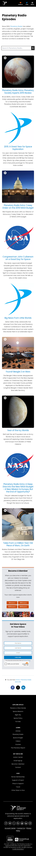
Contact (18, 767)
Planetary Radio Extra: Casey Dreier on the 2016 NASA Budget (18, 206)
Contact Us (21, 828)
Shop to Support (18, 783)
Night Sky (18, 715)
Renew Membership (18, 777)
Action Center (18, 757)
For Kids (18, 722)
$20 (11, 607)
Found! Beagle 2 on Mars (18, 371)
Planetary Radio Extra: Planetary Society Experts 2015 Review (18, 91)
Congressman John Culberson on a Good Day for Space (18, 258)
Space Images (18, 738)
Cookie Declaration (18, 849)
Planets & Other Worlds (18, 708)
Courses (18, 744)
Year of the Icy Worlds (18, 430)
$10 (23, 603)
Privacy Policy (27, 660)
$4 (12, 603)
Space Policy (18, 718)
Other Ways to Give (18, 790)
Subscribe (18, 657)
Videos (18, 741)
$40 (23, 607)
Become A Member (18, 764)
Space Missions (18, 711)
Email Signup (18, 761)
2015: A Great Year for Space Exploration (18, 148)
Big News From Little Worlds (18, 318)
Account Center (10, 828)
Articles (18, 731)
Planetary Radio (16, 26)
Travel (18, 787)
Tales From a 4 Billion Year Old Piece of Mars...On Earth (18, 544)
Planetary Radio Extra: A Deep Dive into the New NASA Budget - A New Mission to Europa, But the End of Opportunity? (18, 488)
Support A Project (18, 780)
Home (18, 680)
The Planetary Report (18, 748)
